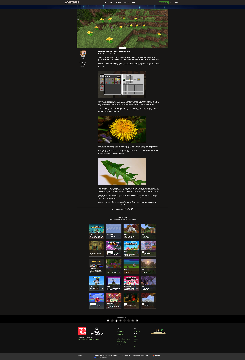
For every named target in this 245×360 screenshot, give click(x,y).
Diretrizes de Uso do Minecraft (83, 339)
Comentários (136, 338)
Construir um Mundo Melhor (122, 342)
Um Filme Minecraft (120, 344)
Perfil (135, 346)
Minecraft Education (120, 336)
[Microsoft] (156, 355)
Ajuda (135, 336)
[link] (108, 320)
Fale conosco (136, 342)
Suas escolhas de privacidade (102, 357)
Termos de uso (120, 355)
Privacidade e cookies (98, 355)
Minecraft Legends (120, 334)
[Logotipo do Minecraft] (72, 2)
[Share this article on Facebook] (132, 209)
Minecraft (118, 329)
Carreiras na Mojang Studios (122, 341)
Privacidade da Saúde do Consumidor (110, 355)
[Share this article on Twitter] (125, 209)
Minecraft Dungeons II (121, 331)
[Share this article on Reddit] (128, 209)
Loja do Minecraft (137, 331)
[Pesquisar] (171, 2)
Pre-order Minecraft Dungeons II (126, 7)
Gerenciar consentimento (94, 339)
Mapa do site (136, 339)
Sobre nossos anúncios (136, 355)
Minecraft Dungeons (120, 332)
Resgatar (135, 348)
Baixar (135, 341)
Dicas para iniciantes (137, 335)
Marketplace (136, 329)
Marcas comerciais (127, 355)
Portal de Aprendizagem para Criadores (124, 339)
